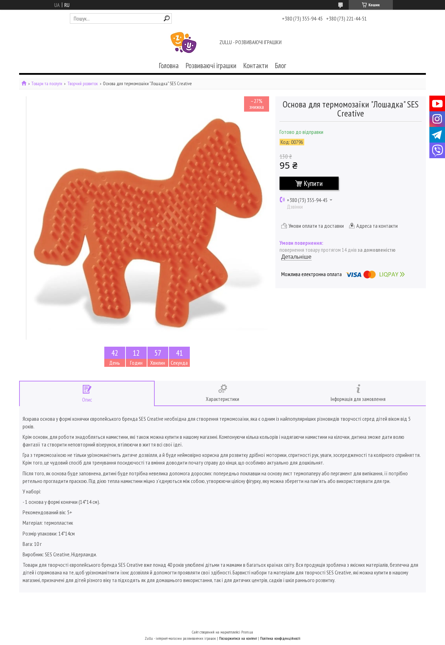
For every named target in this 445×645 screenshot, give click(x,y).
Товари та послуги (46, 84)
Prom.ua (247, 632)
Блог (280, 65)
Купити (313, 183)
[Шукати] (167, 18)
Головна (169, 65)
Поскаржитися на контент (238, 638)
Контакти (255, 65)
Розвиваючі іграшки (211, 65)
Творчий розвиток (82, 84)
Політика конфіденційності (280, 638)
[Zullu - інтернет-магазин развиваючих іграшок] (183, 43)
